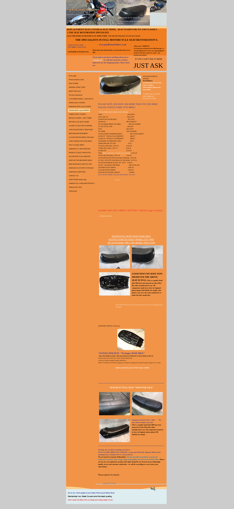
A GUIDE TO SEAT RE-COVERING (80, 125)
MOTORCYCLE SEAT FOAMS (79, 122)
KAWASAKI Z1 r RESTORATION (79, 149)
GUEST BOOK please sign (77, 179)
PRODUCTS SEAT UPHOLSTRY (80, 152)
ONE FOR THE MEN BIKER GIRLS (80, 160)
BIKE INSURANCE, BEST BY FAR (80, 164)
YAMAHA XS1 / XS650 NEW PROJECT (82, 183)
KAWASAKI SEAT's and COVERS (80, 106)
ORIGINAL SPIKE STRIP (77, 87)
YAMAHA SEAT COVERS (77, 114)
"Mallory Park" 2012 (75, 187)
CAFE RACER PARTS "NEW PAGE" (81, 129)
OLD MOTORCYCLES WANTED (79, 156)
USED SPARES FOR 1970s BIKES (80, 141)
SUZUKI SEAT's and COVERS (79, 110)
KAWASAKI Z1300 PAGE (77, 172)
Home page (72, 76)
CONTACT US (73, 176)
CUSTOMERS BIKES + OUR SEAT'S (81, 99)
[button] (131, 339)
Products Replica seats (76, 79)
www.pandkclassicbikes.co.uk (112, 44)
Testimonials (73, 191)
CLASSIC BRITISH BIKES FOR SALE (81, 137)
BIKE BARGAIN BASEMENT (78, 133)
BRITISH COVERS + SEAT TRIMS (80, 118)
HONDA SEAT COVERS (77, 102)
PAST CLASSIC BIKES (76, 145)
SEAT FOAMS (73, 83)
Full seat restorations (75, 95)
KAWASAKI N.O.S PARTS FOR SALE (81, 168)
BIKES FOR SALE (75, 91)
